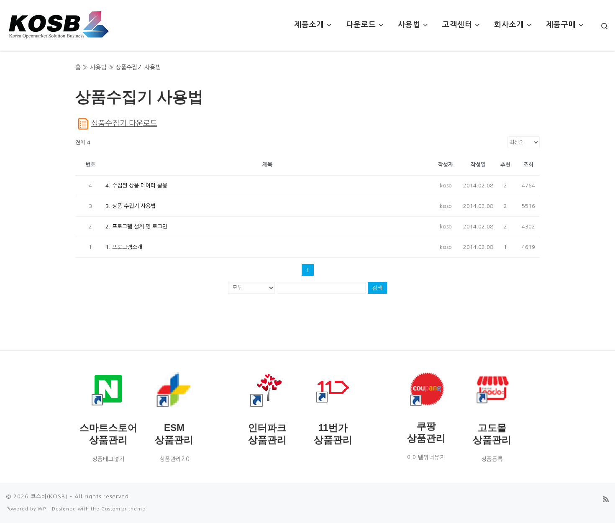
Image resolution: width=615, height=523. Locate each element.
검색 (377, 288)
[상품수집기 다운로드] (83, 123)
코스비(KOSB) (49, 496)
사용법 (98, 67)
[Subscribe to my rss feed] (606, 499)
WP (42, 508)
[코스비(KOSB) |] (58, 23)
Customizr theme (123, 508)
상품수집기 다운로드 (124, 123)
